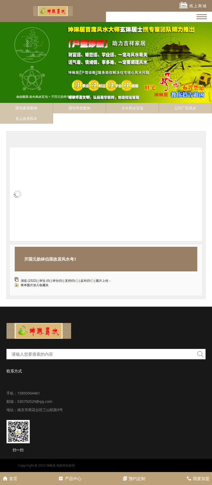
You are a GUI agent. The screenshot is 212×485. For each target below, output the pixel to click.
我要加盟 (201, 478)
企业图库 (22, 96)
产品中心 (73, 478)
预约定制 (137, 478)
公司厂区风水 (185, 108)
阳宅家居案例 (26, 108)
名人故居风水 (26, 118)
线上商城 (197, 5)
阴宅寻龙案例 (79, 108)
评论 (42, 281)
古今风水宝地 (38, 96)
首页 (13, 478)
